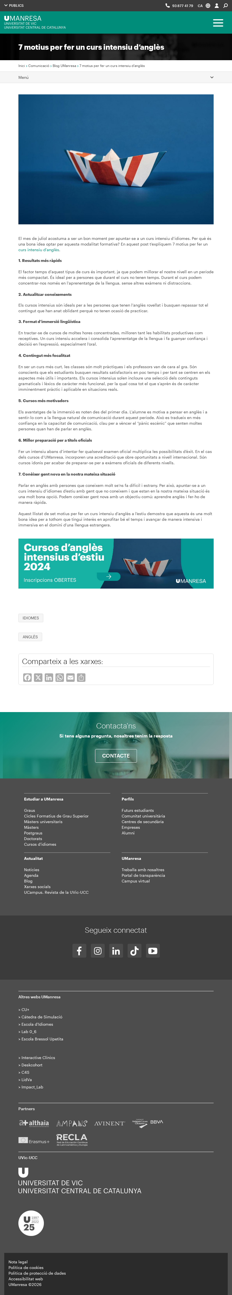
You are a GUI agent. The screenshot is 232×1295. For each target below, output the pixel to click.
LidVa (27, 1079)
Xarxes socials (37, 886)
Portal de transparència (143, 875)
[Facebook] (79, 951)
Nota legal (18, 1261)
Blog (28, 880)
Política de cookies (26, 1267)
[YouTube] (153, 951)
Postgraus (33, 832)
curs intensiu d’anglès (38, 249)
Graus (29, 810)
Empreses (131, 827)
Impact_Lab (32, 1086)
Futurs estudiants (138, 810)
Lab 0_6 (29, 1031)
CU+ (25, 1009)
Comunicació (38, 66)
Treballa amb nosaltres (143, 869)
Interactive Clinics (38, 1057)
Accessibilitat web (25, 1278)
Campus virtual (136, 880)
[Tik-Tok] (134, 951)
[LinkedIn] (116, 951)
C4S (25, 1072)
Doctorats (33, 838)
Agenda (31, 875)
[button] (204, 5)
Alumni (128, 832)
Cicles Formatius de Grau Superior (56, 816)
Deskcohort (32, 1064)
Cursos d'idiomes (40, 844)
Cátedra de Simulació (42, 1016)
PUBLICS (16, 5)
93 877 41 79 (182, 6)
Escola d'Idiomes (37, 1024)
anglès (30, 636)
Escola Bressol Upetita (42, 1038)
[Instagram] (98, 951)
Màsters (31, 827)
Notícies (31, 869)
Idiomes (31, 617)
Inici (21, 66)
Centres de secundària (143, 821)
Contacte (116, 755)
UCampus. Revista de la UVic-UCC (56, 892)
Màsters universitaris (43, 821)
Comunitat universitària (143, 816)
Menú (23, 77)
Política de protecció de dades (37, 1273)
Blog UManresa (64, 66)
